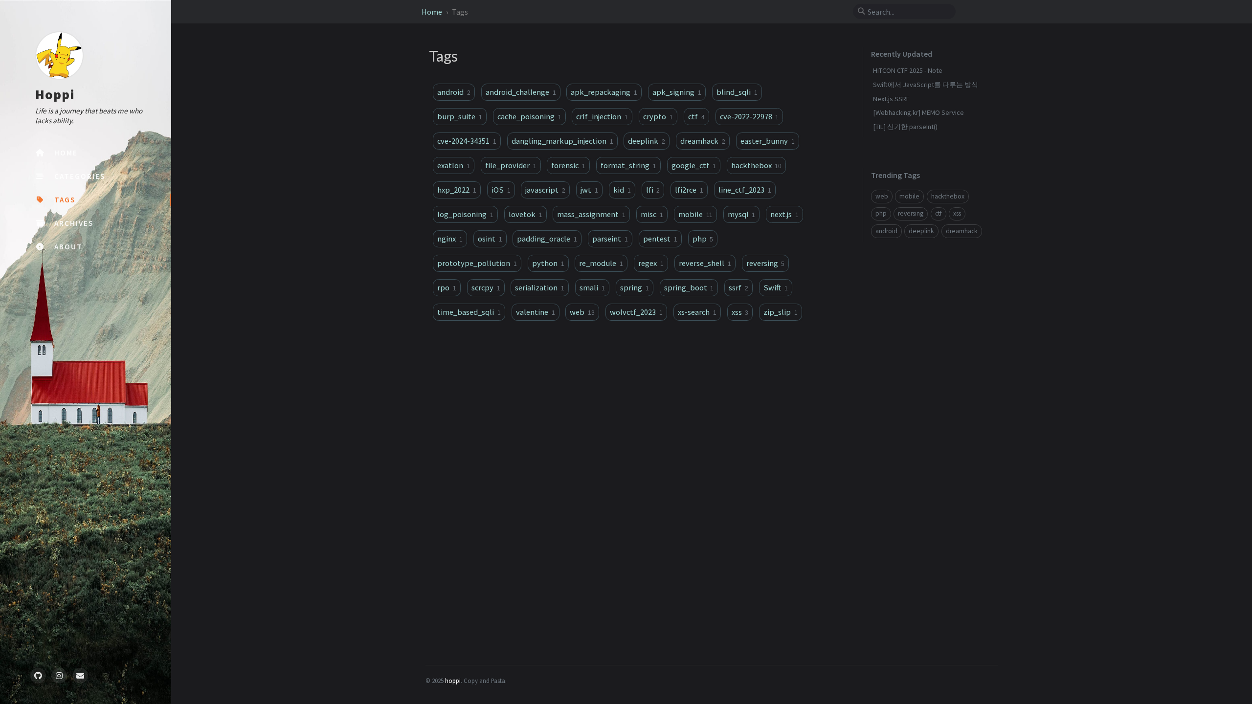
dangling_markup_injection (562, 141)
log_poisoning (465, 214)
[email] (80, 675)
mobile (695, 214)
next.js (784, 214)
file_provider (511, 165)
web (582, 312)
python (548, 263)
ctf (696, 116)
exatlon (453, 165)
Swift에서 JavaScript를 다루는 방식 (925, 84)
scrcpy (485, 287)
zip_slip (780, 312)
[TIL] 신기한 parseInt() (905, 126)
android (453, 92)
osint (490, 238)
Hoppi (54, 94)
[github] (37, 675)
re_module (601, 263)
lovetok (525, 214)
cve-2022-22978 (749, 116)
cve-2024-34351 (466, 141)
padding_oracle (547, 238)
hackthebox (756, 165)
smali (592, 287)
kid (622, 190)
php (703, 238)
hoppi (453, 680)
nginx (450, 238)
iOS (501, 190)
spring (634, 287)
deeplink (646, 141)
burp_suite (459, 116)
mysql (742, 214)
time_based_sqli (469, 312)
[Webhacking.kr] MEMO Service (918, 112)
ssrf (738, 287)
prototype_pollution (477, 263)
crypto (658, 116)
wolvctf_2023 (636, 312)
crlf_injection (602, 116)
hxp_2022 (456, 190)
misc (652, 214)
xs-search (697, 312)
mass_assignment (591, 214)
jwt (589, 190)
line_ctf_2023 (744, 190)
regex (651, 263)
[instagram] (59, 675)
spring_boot (689, 287)
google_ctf (693, 165)
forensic (568, 165)
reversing (765, 263)
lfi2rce (689, 190)
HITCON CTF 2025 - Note (907, 70)
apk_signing (676, 92)
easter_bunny (767, 141)
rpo (446, 287)
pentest (660, 238)
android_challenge (521, 92)
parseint (610, 238)
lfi (653, 190)
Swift (775, 287)
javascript (545, 190)
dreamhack (702, 141)
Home (433, 12)
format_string (628, 165)
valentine (535, 312)
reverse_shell (705, 263)
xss (740, 312)
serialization (539, 287)
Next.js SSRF (891, 98)
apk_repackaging (604, 92)
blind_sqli (737, 92)
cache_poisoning (529, 116)
